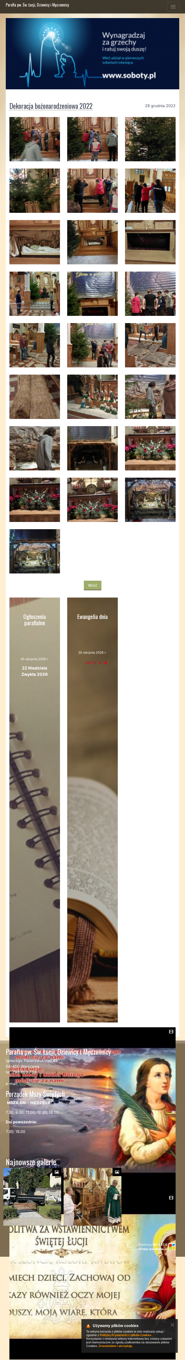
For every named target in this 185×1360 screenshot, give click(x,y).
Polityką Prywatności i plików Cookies (126, 1335)
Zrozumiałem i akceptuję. (116, 1346)
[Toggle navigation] (173, 7)
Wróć (92, 585)
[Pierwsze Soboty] (92, 53)
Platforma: (152, 1244)
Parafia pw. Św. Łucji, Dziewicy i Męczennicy (37, 5)
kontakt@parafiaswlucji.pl (42, 1083)
